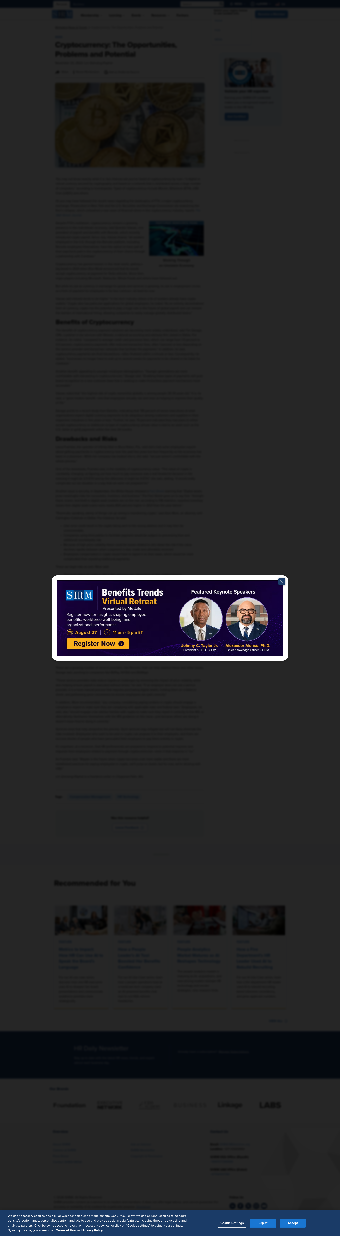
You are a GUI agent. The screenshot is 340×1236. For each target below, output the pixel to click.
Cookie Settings (232, 1223)
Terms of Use (66, 1230)
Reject (263, 1223)
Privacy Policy (92, 1230)
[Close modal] (281, 581)
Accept (293, 1223)
